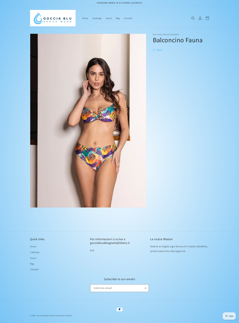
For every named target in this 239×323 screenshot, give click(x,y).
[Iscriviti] (145, 288)
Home (33, 246)
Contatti (34, 269)
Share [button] (160, 49)
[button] (193, 18)
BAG (92, 250)
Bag (32, 263)
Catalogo (35, 252)
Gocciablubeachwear (46, 315)
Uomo (33, 258)
